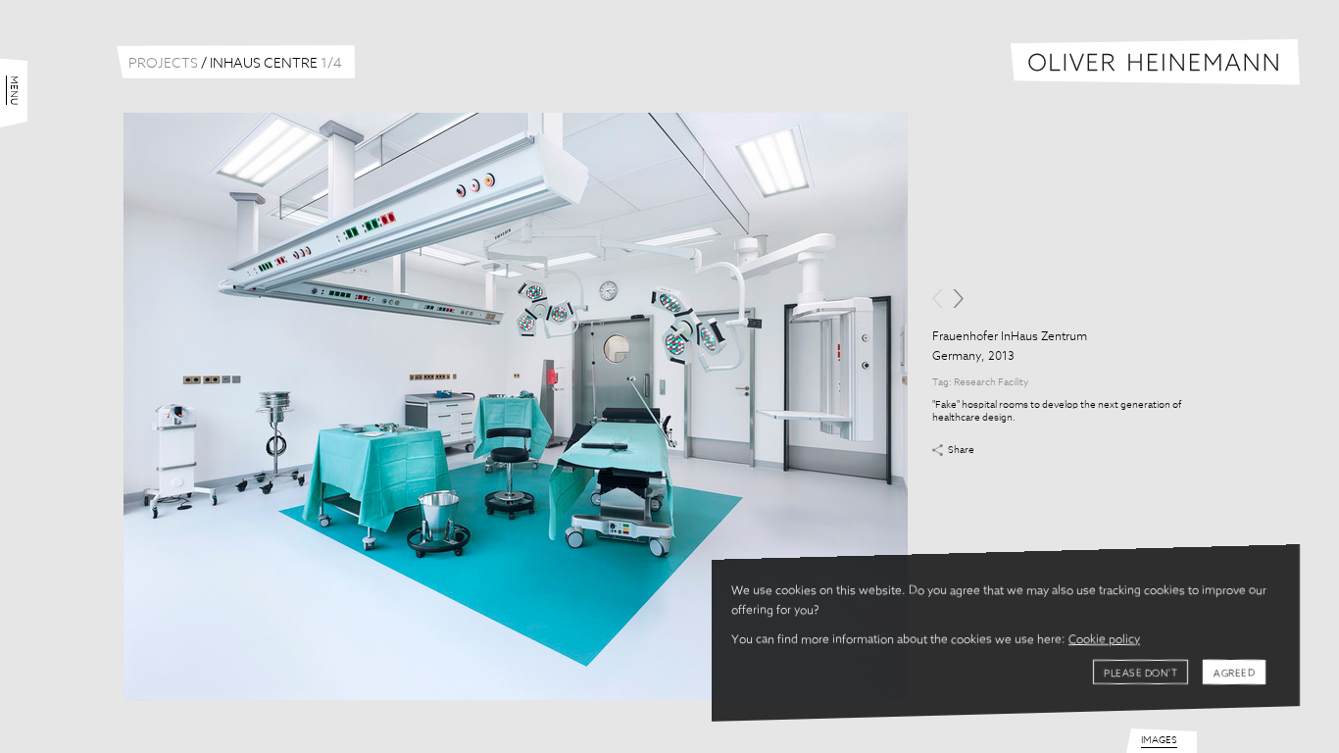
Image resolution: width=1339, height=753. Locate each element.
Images (1159, 740)
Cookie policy (1104, 640)
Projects (163, 64)
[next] (958, 298)
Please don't (1140, 673)
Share (961, 450)
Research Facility (991, 382)
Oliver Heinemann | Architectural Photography (1155, 62)
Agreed (1234, 673)
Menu (14, 90)
